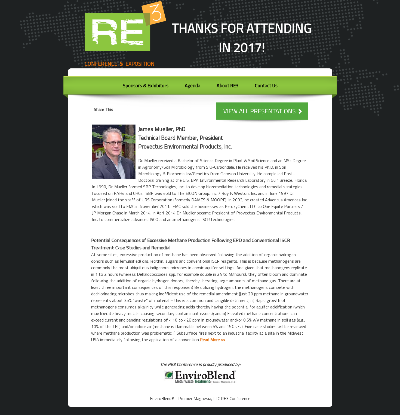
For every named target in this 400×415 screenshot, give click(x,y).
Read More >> (212, 339)
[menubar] (200, 87)
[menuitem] (146, 86)
